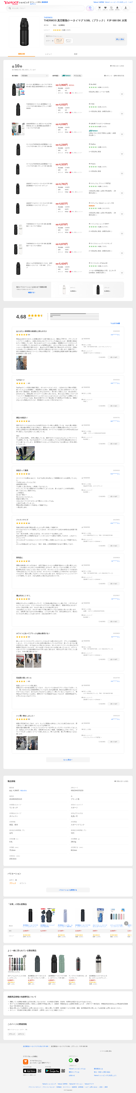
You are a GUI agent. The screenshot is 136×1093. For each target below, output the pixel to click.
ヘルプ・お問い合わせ (91, 1087)
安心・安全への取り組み (102, 1072)
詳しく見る (120, 39)
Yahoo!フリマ (89, 1084)
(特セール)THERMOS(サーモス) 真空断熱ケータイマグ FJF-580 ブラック (39, 265)
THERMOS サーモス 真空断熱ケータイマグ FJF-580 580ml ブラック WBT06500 (39, 106)
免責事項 (74, 1087)
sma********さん (115, 523)
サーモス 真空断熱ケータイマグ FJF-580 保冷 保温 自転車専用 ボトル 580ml (39, 85)
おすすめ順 (116, 323)
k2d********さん (115, 383)
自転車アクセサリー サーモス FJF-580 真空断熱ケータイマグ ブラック (39, 184)
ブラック (12, 1034)
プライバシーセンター (48, 1087)
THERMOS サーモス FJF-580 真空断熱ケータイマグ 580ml (38, 225)
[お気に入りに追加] (122, 94)
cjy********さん (115, 561)
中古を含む (77, 75)
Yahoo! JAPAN (99, 2)
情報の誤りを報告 (122, 781)
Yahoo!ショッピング (49, 1084)
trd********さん (115, 599)
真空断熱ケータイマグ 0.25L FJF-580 (35, 1046)
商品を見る (23, 790)
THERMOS (48, 17)
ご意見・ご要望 (103, 1087)
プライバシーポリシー (34, 1087)
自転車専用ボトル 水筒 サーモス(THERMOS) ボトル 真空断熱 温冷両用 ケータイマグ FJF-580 (39, 126)
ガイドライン (67, 1087)
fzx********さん (115, 637)
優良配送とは (98, 1069)
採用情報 (80, 1087)
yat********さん (115, 719)
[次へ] (126, 923)
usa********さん (115, 334)
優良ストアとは (74, 1072)
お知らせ (72, 1075)
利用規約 (59, 1087)
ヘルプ (130, 2)
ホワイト (21, 1034)
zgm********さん (115, 421)
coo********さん (115, 681)
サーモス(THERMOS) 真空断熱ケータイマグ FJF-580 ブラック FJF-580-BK (39, 145)
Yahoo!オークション (76, 1084)
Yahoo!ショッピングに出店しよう (116, 2)
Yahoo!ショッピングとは (77, 1069)
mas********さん (115, 474)
